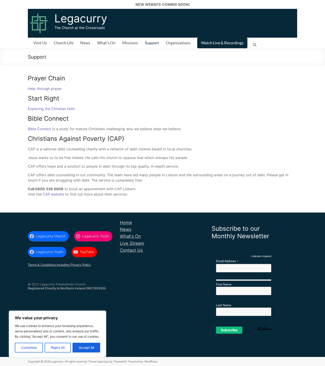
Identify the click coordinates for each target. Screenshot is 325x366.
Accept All (86, 347)
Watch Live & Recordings (222, 42)
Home (126, 222)
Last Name (223, 305)
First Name (223, 284)
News (85, 42)
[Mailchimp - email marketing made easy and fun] (264, 336)
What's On (130, 236)
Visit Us (40, 42)
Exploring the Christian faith (51, 109)
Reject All (58, 347)
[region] (57, 334)
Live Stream (132, 243)
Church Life (63, 42)
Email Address (227, 261)
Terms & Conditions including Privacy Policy (59, 265)
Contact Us (131, 250)
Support (152, 42)
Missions (130, 42)
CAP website (53, 194)
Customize (29, 347)
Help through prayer (45, 88)
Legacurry (80, 18)
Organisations (178, 42)
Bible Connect (39, 129)
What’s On (106, 42)
